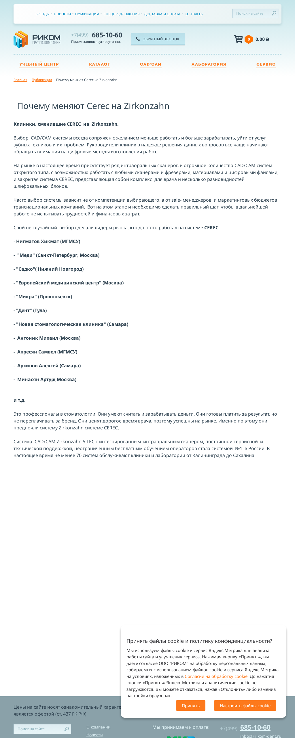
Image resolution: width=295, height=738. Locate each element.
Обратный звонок (161, 39)
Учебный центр (39, 64)
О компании (98, 727)
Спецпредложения (121, 14)
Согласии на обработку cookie (216, 676)
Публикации (87, 14)
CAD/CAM (151, 64)
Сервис (266, 64)
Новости (62, 14)
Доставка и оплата (162, 14)
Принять (191, 705)
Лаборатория (209, 64)
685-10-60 (96, 34)
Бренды (42, 14)
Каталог (99, 64)
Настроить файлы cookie (245, 705)
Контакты (194, 14)
